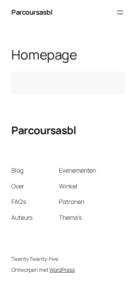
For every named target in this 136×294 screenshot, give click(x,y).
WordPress (62, 269)
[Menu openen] (120, 12)
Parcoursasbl (31, 12)
